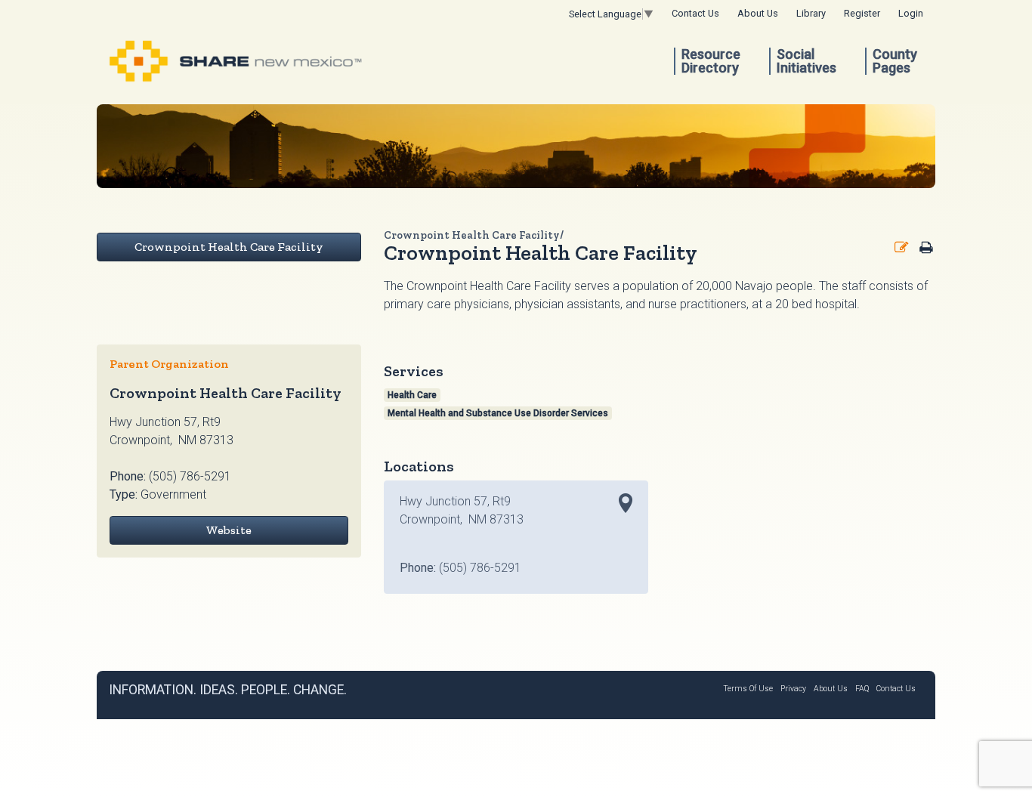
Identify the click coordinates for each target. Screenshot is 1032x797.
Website (228, 530)
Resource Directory (710, 61)
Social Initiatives (806, 61)
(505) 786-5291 (190, 476)
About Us (757, 13)
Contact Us (695, 13)
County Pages (895, 61)
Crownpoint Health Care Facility (228, 246)
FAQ (862, 689)
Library (811, 13)
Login (910, 13)
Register (862, 13)
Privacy (793, 689)
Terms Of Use (748, 689)
